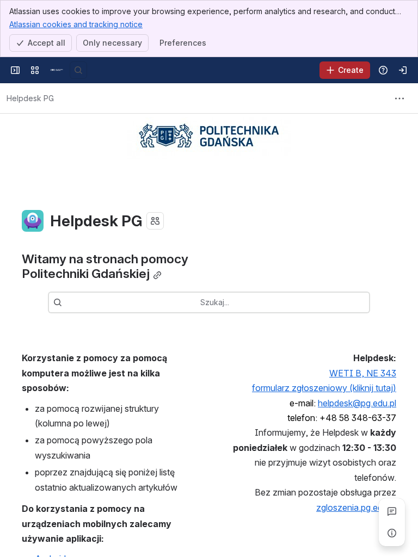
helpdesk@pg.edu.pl (357, 403)
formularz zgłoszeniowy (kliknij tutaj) (324, 387)
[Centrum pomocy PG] (56, 70)
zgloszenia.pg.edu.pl (356, 507)
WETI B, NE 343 (362, 373)
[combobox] (67, 302)
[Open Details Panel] (392, 533)
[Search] (78, 70)
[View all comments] (392, 511)
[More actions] (399, 98)
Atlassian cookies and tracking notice (76, 24)
